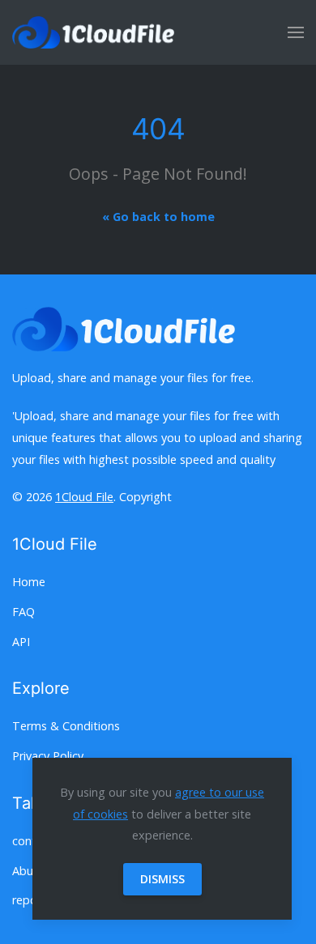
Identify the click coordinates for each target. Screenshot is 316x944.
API (21, 641)
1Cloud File (84, 496)
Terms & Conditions (66, 726)
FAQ (23, 611)
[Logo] (93, 32)
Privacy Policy (47, 755)
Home (28, 581)
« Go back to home (158, 216)
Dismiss (162, 879)
